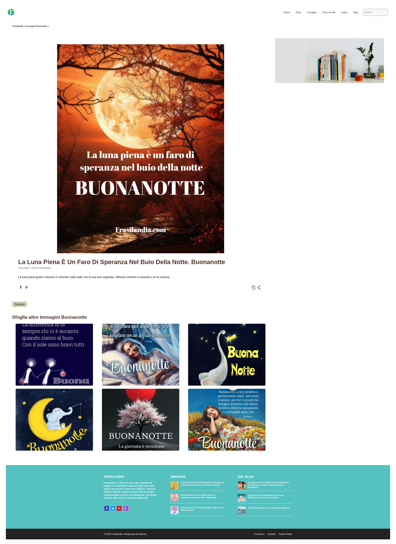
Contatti (271, 534)
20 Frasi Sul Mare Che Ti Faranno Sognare (269, 508)
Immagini (311, 12)
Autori (344, 12)
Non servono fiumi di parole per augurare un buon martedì (202, 508)
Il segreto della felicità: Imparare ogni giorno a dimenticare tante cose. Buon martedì (203, 483)
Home (286, 12)
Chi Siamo (259, 534)
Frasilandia (17, 26)
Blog (355, 12)
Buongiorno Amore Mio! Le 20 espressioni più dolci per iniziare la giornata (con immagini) (268, 484)
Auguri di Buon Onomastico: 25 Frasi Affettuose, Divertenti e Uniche (266, 496)
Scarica (19, 304)
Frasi (298, 12)
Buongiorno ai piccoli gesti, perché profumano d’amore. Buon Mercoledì (199, 496)
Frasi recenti (329, 12)
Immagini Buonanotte (36, 26)
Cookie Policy (285, 534)
